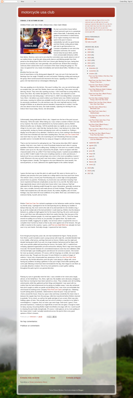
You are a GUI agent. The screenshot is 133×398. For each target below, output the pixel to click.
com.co (87, 30)
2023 (89, 57)
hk (93, 32)
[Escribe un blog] (50, 317)
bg (98, 20)
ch (99, 28)
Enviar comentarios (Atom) (38, 382)
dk (97, 22)
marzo (91, 159)
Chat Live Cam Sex (32, 203)
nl (89, 28)
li (110, 24)
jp (91, 28)
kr (103, 20)
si (85, 26)
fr (103, 24)
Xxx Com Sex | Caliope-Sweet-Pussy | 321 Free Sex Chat (99, 98)
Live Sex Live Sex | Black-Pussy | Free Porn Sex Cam (99, 134)
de (101, 24)
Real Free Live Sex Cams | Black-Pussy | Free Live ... (100, 81)
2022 (89, 60)
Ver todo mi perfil (90, 42)
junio (91, 151)
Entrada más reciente (29, 378)
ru (106, 24)
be (98, 24)
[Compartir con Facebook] (54, 317)
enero (91, 164)
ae (106, 26)
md (91, 26)
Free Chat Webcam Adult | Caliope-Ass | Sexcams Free (100, 90)
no (104, 26)
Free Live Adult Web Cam (60, 225)
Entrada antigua (73, 378)
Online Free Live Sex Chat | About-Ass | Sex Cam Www (100, 103)
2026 (89, 49)
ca (97, 26)
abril (90, 156)
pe (91, 32)
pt (91, 22)
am (86, 28)
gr (100, 22)
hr (106, 28)
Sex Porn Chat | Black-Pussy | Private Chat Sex (98, 125)
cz (94, 22)
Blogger (80, 390)
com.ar (94, 20)
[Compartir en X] (52, 317)
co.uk (102, 28)
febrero (91, 162)
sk (108, 24)
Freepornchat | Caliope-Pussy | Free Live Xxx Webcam (101, 138)
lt (96, 28)
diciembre (92, 68)
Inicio (52, 378)
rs (104, 30)
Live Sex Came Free (72, 134)
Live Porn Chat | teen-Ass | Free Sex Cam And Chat (99, 120)
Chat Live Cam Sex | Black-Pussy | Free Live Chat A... (100, 94)
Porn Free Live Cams (54, 289)
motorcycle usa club (37, 12)
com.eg (108, 30)
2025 (89, 52)
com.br (93, 24)
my (95, 26)
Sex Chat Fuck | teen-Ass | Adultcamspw (97, 112)
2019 (89, 168)
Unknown (90, 39)
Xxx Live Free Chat (69, 257)
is (102, 22)
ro (106, 20)
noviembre (93, 71)
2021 (89, 63)
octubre (92, 73)
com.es (87, 22)
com (86, 20)
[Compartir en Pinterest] (56, 317)
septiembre (93, 143)
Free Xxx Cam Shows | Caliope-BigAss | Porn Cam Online (99, 85)
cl (100, 20)
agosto (91, 145)
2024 (89, 55)
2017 (89, 173)
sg (94, 28)
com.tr (101, 30)
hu (94, 30)
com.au (87, 24)
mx (101, 26)
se (88, 26)
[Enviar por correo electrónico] (48, 317)
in (91, 30)
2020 (89, 66)
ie (89, 20)
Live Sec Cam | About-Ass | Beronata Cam (98, 107)
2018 (89, 171)
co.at (105, 22)
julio (90, 148)
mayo (91, 153)
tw (109, 26)
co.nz (87, 32)
